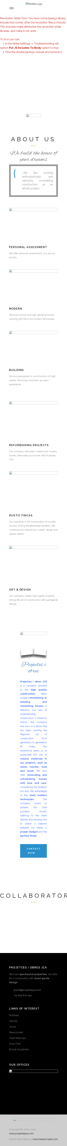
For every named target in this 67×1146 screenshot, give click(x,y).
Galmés (13, 1021)
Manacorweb (16, 1032)
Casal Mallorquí (17, 1038)
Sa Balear (14, 1015)
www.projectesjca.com (21, 1133)
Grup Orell (14, 1043)
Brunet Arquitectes (19, 1049)
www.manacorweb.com (45, 1139)
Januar (12, 1026)
